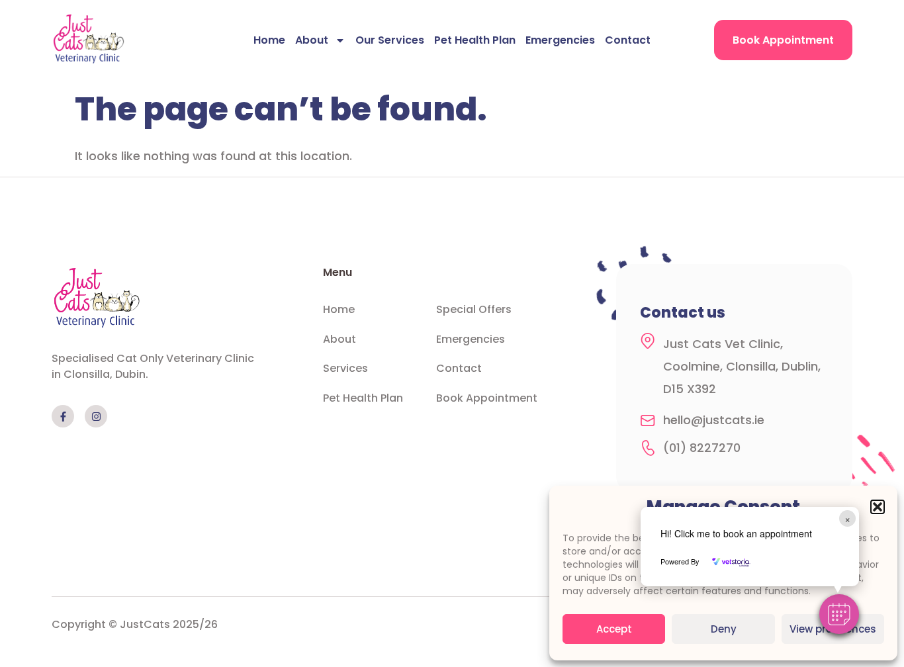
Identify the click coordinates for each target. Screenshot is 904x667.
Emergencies (560, 40)
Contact (628, 40)
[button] (877, 506)
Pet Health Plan (475, 40)
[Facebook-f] (63, 416)
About (311, 40)
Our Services (389, 40)
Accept (614, 629)
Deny (724, 629)
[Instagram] (96, 416)
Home (269, 40)
